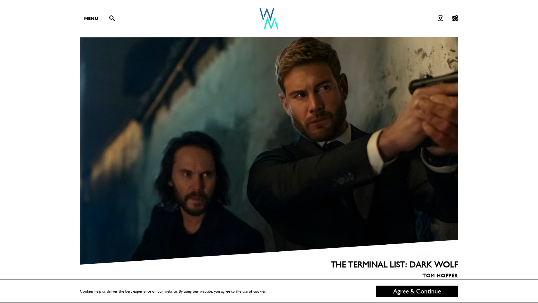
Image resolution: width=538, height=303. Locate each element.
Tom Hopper (440, 266)
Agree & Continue (417, 291)
